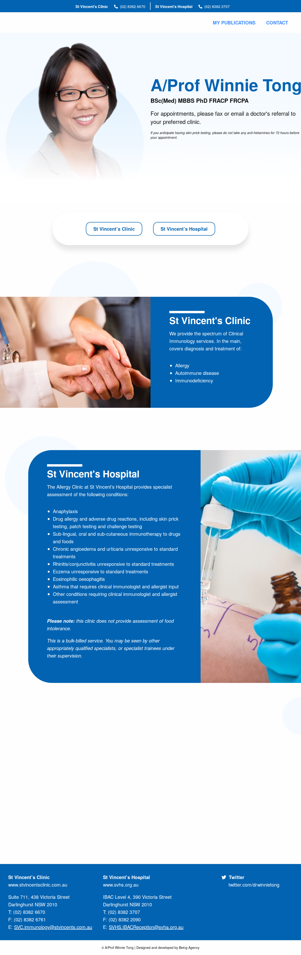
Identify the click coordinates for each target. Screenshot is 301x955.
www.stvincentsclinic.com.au (37, 884)
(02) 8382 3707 (216, 6)
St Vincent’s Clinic (114, 228)
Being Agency (189, 947)
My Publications (234, 22)
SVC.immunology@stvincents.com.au (53, 926)
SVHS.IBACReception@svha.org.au (146, 926)
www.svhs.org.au (121, 884)
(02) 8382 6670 (132, 6)
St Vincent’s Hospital (184, 228)
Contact (277, 22)
